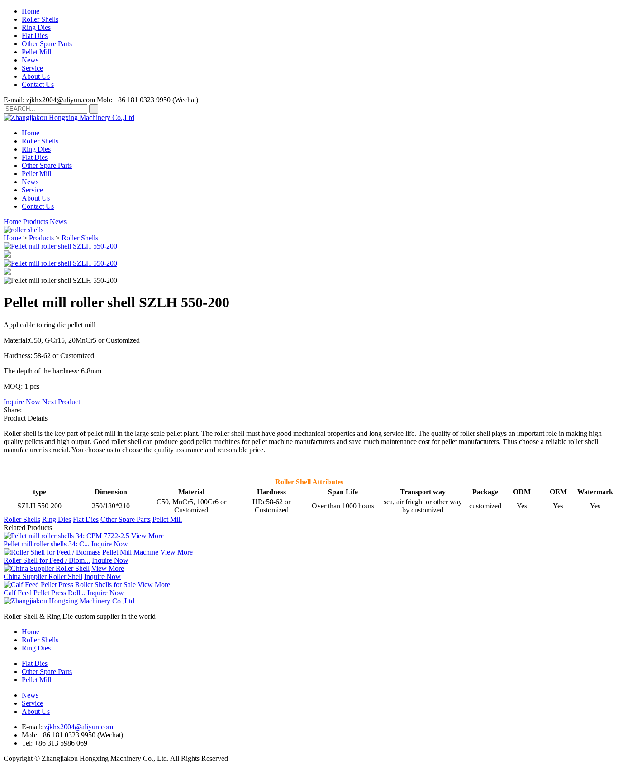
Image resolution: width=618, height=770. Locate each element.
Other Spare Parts (47, 44)
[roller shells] (23, 230)
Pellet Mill (36, 52)
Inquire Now (22, 402)
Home (30, 11)
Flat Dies (35, 35)
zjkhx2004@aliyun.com (78, 727)
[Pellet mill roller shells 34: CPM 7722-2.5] (66, 536)
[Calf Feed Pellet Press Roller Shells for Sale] (70, 584)
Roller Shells (40, 19)
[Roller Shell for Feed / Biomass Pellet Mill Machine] (81, 552)
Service (32, 68)
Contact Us (38, 84)
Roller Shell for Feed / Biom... (47, 560)
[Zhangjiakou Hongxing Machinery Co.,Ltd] (69, 117)
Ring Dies (36, 27)
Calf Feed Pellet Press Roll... (45, 593)
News (30, 60)
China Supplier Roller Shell (43, 576)
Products (35, 221)
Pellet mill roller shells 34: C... (47, 544)
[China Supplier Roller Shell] (47, 568)
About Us (36, 76)
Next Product (61, 402)
